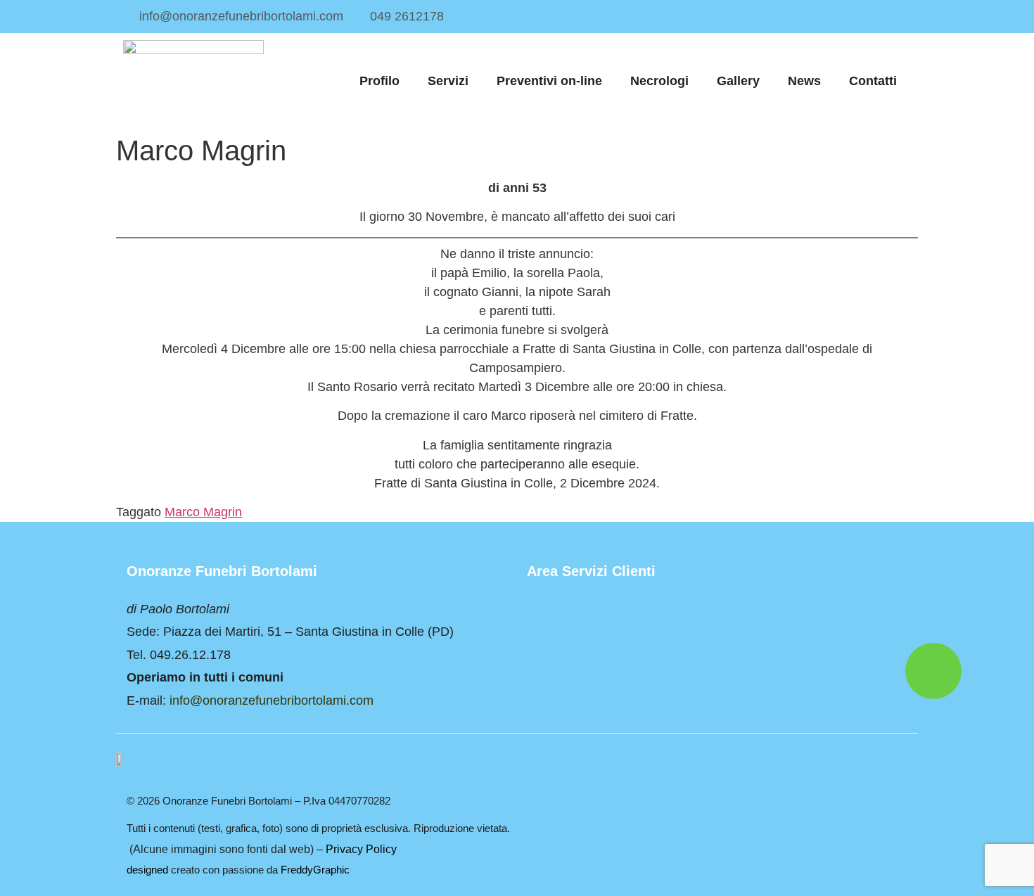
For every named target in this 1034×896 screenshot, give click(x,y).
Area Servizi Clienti (591, 571)
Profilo (379, 81)
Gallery (738, 81)
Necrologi (659, 81)
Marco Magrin (203, 512)
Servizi (448, 81)
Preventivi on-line (549, 81)
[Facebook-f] (902, 16)
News (804, 81)
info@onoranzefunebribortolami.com (272, 700)
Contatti (873, 81)
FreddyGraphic (315, 870)
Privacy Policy (361, 849)
